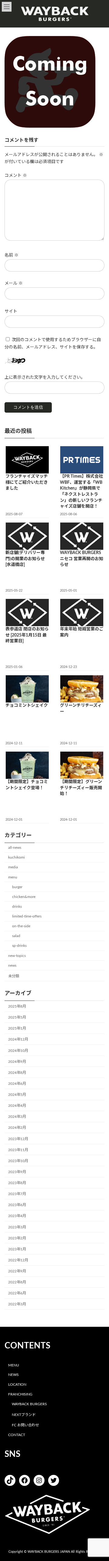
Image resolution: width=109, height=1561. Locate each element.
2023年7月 (17, 1194)
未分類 (13, 976)
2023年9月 (17, 1172)
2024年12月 (18, 1039)
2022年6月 (17, 1293)
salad (16, 936)
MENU (13, 1365)
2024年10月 (18, 1050)
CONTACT (16, 1435)
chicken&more (23, 897)
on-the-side (21, 926)
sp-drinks (19, 945)
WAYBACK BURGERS (29, 1404)
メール (14, 283)
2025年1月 (17, 1028)
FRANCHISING (20, 1394)
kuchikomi (16, 857)
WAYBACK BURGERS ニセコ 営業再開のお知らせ (81, 559)
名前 (11, 255)
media (13, 867)
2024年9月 (17, 1061)
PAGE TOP (100, 1507)
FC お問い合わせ (25, 1425)
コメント (16, 175)
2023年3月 (17, 1227)
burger (17, 886)
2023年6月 (17, 1205)
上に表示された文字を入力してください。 (45, 377)
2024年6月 (17, 1083)
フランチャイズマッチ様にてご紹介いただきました (26, 482)
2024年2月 (17, 1127)
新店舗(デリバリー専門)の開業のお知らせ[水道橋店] (25, 559)
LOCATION (17, 1384)
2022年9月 (17, 1271)
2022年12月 (18, 1260)
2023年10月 (18, 1161)
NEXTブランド (24, 1414)
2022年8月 (17, 1282)
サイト (11, 311)
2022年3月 (17, 1304)
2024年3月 (17, 1116)
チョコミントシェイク (26, 705)
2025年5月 (17, 1017)
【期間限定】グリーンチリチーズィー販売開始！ (81, 788)
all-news (14, 847)
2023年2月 (17, 1238)
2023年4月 (17, 1216)
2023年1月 (17, 1249)
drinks (17, 906)
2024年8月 (17, 1072)
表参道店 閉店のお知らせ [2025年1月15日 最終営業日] (27, 635)
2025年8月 (17, 1006)
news (12, 965)
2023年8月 (17, 1183)
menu (12, 877)
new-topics (17, 955)
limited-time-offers (26, 916)
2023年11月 (18, 1149)
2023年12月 (18, 1138)
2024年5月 (17, 1094)
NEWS (13, 1375)
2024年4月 (17, 1105)
